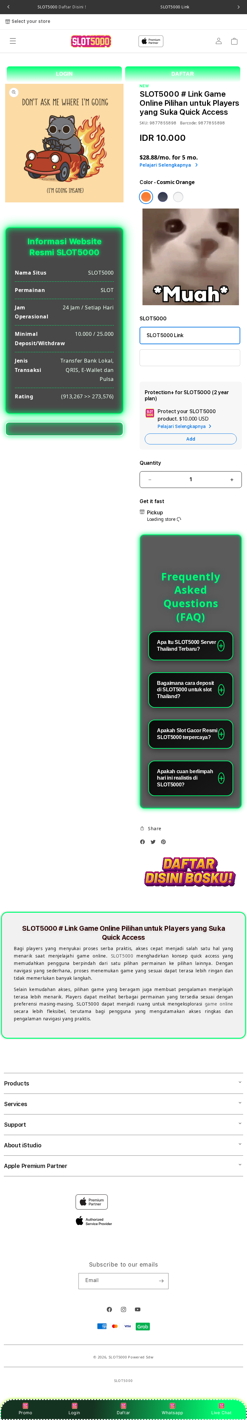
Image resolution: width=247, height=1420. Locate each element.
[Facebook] (144, 843)
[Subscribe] (161, 1281)
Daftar (123, 1412)
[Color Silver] (178, 197)
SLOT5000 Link (174, 7)
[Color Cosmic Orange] (146, 196)
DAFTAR (182, 74)
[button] (13, 41)
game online (219, 1004)
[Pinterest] (164, 843)
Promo (25, 1412)
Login (74, 1412)
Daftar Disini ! (72, 7)
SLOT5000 (62, 7)
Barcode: (188, 123)
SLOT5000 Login (166, 358)
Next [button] (238, 7)
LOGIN (64, 74)
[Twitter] (154, 843)
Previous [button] (8, 7)
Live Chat (221, 1412)
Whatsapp (172, 1412)
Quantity (150, 463)
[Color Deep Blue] (163, 197)
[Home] (91, 41)
